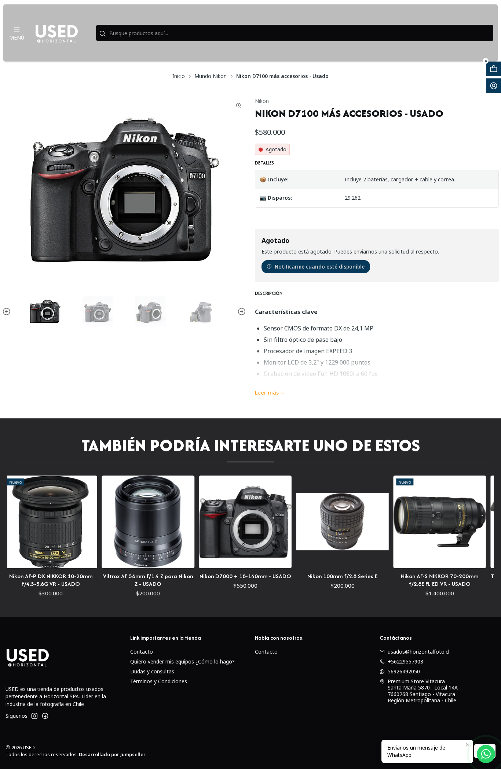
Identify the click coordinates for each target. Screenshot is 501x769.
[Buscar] (102, 34)
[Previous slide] (7, 311)
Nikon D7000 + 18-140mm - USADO (219, 576)
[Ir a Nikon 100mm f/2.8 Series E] (316, 522)
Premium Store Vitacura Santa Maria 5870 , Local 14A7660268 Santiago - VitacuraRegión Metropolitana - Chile (423, 691)
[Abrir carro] (493, 69)
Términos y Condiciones (158, 681)
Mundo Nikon (210, 76)
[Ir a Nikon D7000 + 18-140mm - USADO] (219, 522)
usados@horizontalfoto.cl (418, 651)
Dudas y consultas (152, 671)
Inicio (178, 76)
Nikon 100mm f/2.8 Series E (317, 576)
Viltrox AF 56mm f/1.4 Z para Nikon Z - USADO (122, 580)
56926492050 (404, 671)
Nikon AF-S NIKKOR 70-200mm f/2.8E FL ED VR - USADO (414, 580)
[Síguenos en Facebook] (45, 716)
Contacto (141, 651)
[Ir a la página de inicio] (56, 33)
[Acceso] (493, 85)
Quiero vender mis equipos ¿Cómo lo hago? (182, 661)
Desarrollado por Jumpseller (112, 754)
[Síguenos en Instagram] (34, 716)
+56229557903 (405, 661)
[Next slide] (240, 311)
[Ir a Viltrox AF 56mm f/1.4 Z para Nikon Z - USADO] (122, 522)
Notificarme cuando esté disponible (320, 266)
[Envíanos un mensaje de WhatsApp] (486, 754)
